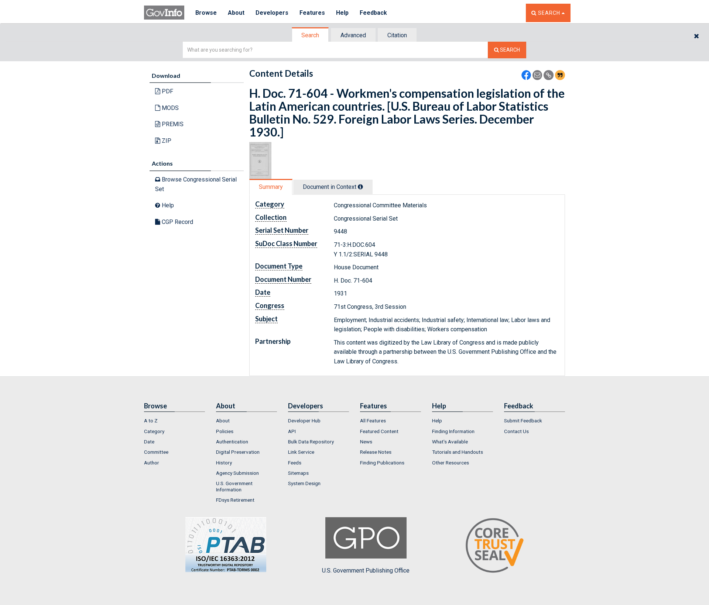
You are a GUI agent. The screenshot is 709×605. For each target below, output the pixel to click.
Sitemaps (298, 473)
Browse (206, 12)
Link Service (301, 452)
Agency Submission (237, 473)
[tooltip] (360, 187)
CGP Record (176, 221)
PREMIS (172, 124)
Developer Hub (304, 421)
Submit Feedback (523, 421)
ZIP (165, 140)
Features (312, 12)
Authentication (232, 442)
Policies (224, 431)
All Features (373, 421)
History (224, 463)
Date (149, 442)
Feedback (373, 12)
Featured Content (379, 431)
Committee (156, 452)
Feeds (294, 463)
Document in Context (330, 186)
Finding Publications (382, 463)
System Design (304, 483)
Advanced (353, 35)
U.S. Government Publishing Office (366, 570)
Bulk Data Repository (311, 442)
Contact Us (516, 431)
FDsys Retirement (235, 500)
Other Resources (450, 463)
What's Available (450, 442)
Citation (397, 35)
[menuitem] (174, 420)
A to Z (151, 421)
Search (310, 35)
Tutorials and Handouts (457, 452)
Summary (271, 186)
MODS (169, 107)
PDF (166, 91)
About (236, 12)
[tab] (310, 35)
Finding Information (453, 431)
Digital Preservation (238, 452)
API (292, 431)
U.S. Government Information (234, 486)
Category (154, 431)
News (366, 442)
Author (151, 463)
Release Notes (375, 452)
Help (342, 12)
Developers (272, 12)
